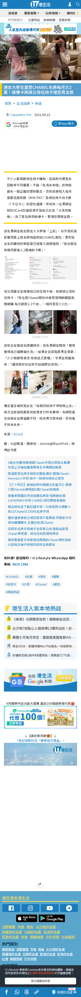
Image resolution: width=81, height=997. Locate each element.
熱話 (38, 103)
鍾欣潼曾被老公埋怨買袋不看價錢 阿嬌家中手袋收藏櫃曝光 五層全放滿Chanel (40, 520)
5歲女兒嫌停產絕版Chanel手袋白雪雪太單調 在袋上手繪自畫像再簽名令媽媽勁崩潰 (39, 465)
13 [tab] (36, 33)
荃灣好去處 (51, 931)
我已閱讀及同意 (40, 981)
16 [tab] (47, 33)
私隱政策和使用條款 (42, 973)
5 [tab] (47, 24)
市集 (21, 926)
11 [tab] (47, 29)
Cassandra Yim (21, 114)
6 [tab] (51, 24)
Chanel (42, 584)
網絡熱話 (13, 592)
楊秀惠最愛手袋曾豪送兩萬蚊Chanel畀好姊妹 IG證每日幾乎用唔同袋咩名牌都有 (39, 542)
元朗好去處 (32, 931)
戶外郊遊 (52, 936)
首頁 (8, 103)
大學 (27, 584)
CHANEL (13, 576)
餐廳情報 (36, 936)
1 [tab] (32, 24)
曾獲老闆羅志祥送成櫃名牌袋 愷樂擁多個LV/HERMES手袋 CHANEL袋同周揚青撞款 (37, 498)
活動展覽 (8, 926)
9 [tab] (39, 29)
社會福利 (68, 936)
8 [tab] (36, 29)
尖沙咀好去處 (46, 926)
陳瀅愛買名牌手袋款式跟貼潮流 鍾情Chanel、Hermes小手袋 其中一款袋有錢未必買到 (40, 476)
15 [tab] (43, 33)
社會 (24, 936)
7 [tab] (32, 29)
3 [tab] (39, 24)
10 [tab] (43, 29)
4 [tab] (43, 24)
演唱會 (12, 13)
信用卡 (11, 584)
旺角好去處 (10, 936)
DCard (18, 434)
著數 (56, 576)
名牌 (29, 576)
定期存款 (65, 20)
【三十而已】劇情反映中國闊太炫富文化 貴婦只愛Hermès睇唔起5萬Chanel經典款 (40, 487)
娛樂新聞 (49, 20)
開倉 (30, 926)
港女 (43, 576)
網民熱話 (8, 949)
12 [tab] (51, 29)
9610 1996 (20, 564)
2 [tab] (36, 24)
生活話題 (23, 103)
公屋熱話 (34, 20)
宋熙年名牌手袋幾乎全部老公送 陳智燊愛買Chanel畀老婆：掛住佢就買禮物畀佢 (38, 531)
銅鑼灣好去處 (12, 931)
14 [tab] (39, 33)
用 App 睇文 (66, 123)
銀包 (57, 584)
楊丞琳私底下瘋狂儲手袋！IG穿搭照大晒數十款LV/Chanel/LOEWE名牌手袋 (39, 509)
